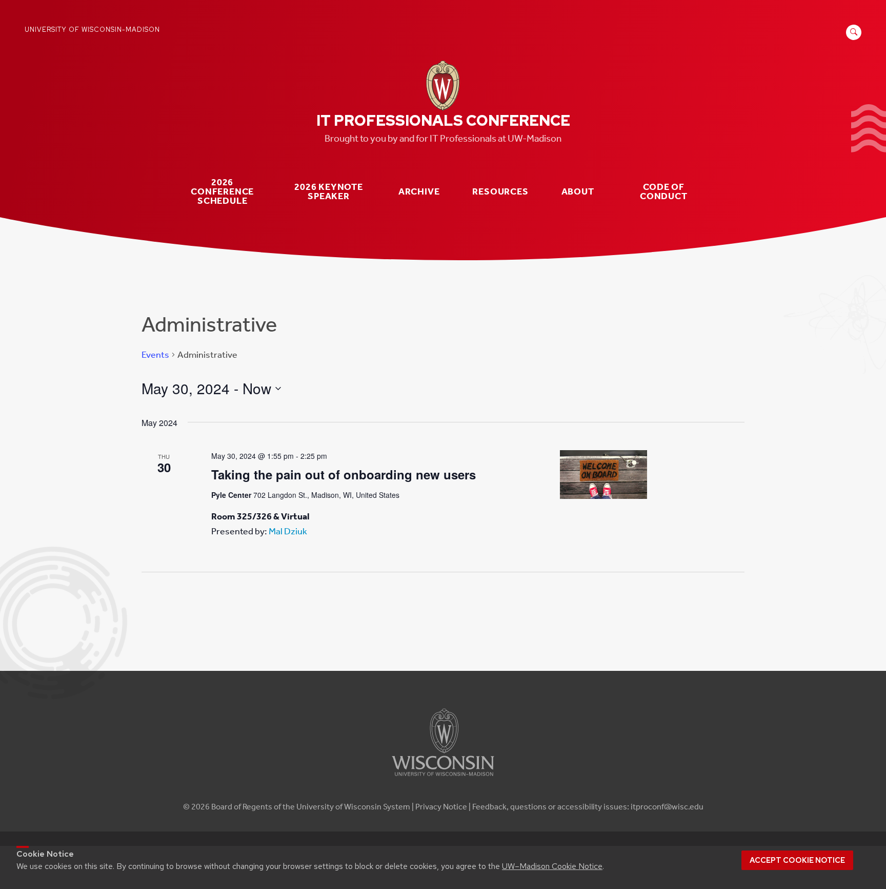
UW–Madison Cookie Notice (552, 866)
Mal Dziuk (288, 531)
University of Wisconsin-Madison (92, 29)
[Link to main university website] (443, 778)
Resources (500, 191)
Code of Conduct (664, 192)
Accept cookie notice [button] (797, 860)
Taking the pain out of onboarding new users (343, 474)
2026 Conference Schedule (222, 191)
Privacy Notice (441, 806)
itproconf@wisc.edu (667, 806)
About (577, 191)
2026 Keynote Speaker (328, 192)
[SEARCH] (852, 37)
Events (155, 354)
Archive (419, 191)
